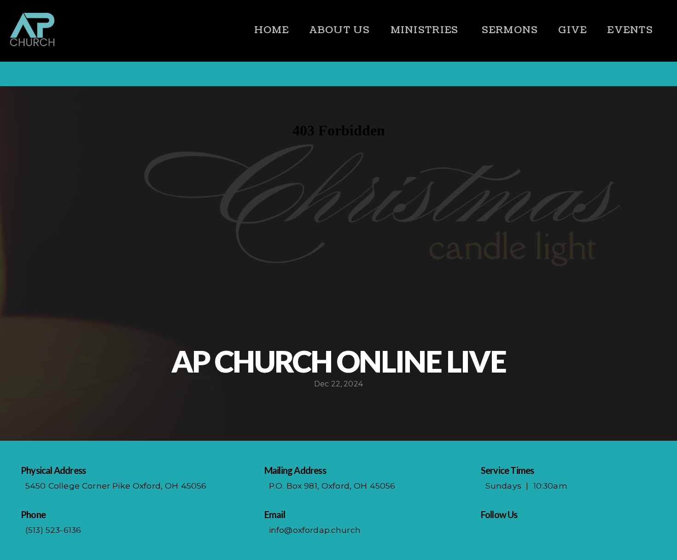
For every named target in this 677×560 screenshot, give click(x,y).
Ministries (426, 30)
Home (271, 30)
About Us (339, 30)
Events (630, 30)
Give (572, 30)
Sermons (510, 30)
